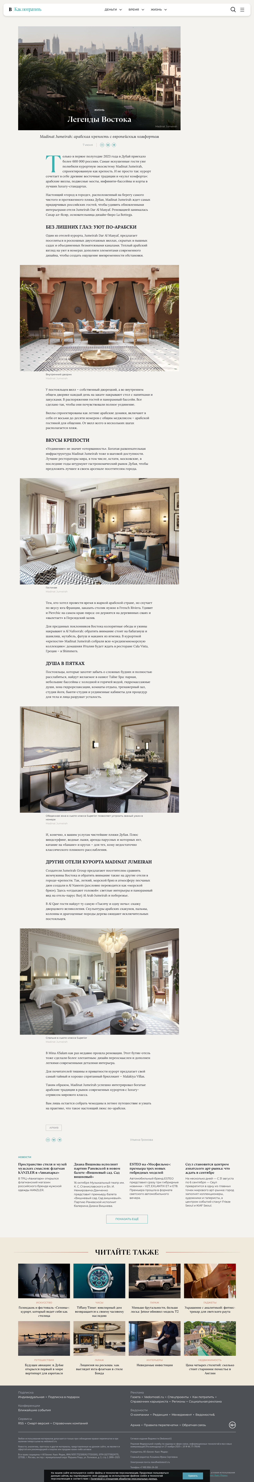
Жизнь (156, 9)
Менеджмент (182, 1414)
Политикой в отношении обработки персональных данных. (124, 1478)
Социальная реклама (205, 1401)
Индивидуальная (31, 1397)
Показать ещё (127, 1219)
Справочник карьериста (149, 1401)
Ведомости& (205, 1414)
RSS (21, 1423)
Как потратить (203, 1397)
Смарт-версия (38, 1423)
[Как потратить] (28, 9)
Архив (135, 1425)
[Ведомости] (10, 9)
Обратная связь (194, 1425)
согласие (103, 1475)
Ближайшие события (34, 1410)
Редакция (160, 1414)
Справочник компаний (70, 1423)
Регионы (178, 1401)
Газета (135, 1397)
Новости (24, 1157)
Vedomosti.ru (154, 1397)
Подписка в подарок (64, 1397)
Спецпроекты (178, 1397)
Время (134, 9)
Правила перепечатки (161, 1425)
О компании (139, 1414)
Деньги (111, 9)
